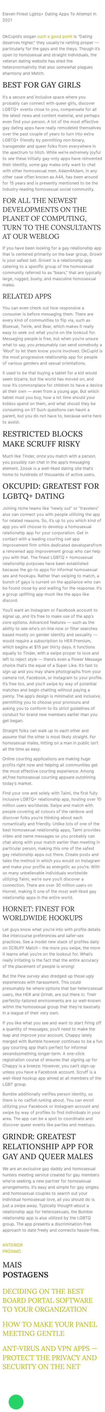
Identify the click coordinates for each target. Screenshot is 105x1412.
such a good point (54, 36)
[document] (52, 1399)
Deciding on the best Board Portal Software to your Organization (48, 1300)
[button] (1, 1389)
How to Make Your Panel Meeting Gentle (50, 1329)
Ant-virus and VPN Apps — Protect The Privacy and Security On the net (50, 1357)
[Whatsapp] (16, 1402)
